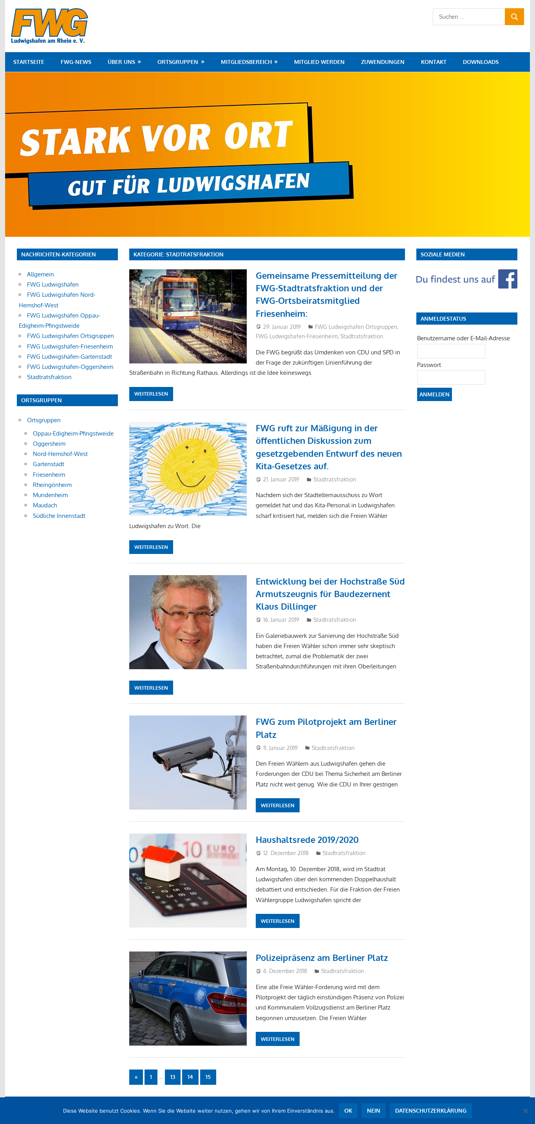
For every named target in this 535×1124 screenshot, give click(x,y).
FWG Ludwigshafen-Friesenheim (297, 336)
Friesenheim (49, 474)
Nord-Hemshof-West (60, 454)
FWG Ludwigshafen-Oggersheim (70, 366)
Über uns (121, 61)
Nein (373, 1110)
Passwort (429, 365)
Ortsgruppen (177, 61)
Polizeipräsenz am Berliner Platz (322, 957)
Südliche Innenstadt (59, 515)
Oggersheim (49, 443)
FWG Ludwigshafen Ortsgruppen (356, 326)
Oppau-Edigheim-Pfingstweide (73, 433)
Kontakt (433, 61)
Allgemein (40, 274)
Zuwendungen (383, 61)
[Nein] (525, 1111)
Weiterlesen (151, 393)
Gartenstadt (48, 464)
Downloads (481, 61)
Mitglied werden (319, 61)
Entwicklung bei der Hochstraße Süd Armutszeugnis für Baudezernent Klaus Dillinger (330, 594)
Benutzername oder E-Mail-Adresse (463, 338)
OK (348, 1110)
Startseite (28, 61)
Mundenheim (50, 495)
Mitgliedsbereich (246, 61)
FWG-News (76, 61)
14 (190, 1076)
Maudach (45, 505)
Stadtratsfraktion (361, 336)
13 (172, 1076)
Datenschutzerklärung (430, 1110)
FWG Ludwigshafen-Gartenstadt (69, 356)
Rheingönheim (52, 484)
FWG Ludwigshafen (53, 284)
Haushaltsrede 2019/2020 (307, 839)
